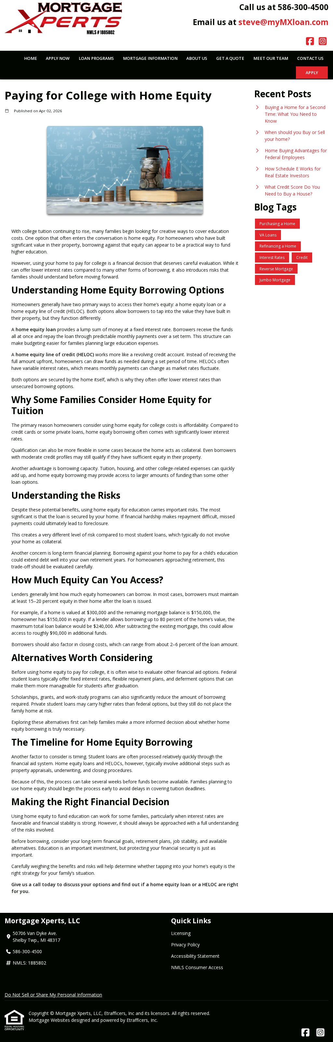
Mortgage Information (150, 58)
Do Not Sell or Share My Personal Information (53, 995)
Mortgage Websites (50, 1020)
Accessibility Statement (195, 956)
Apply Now (58, 58)
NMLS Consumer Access (197, 967)
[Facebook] (310, 41)
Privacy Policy (185, 944)
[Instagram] (322, 41)
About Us (196, 58)
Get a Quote (230, 58)
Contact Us (310, 58)
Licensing (181, 933)
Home (30, 58)
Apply (312, 72)
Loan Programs (96, 58)
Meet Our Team (270, 58)
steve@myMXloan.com (283, 22)
